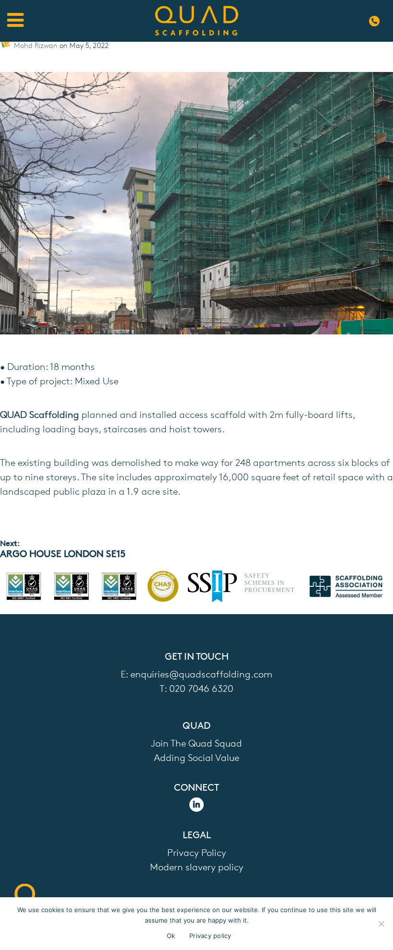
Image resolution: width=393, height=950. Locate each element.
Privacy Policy (196, 851)
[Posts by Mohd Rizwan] (7, 45)
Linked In (196, 804)
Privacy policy (210, 935)
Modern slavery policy (196, 866)
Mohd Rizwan (36, 45)
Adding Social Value (196, 756)
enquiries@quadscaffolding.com (201, 673)
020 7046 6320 (376, 21)
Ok (171, 935)
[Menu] (15, 21)
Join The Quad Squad (196, 742)
